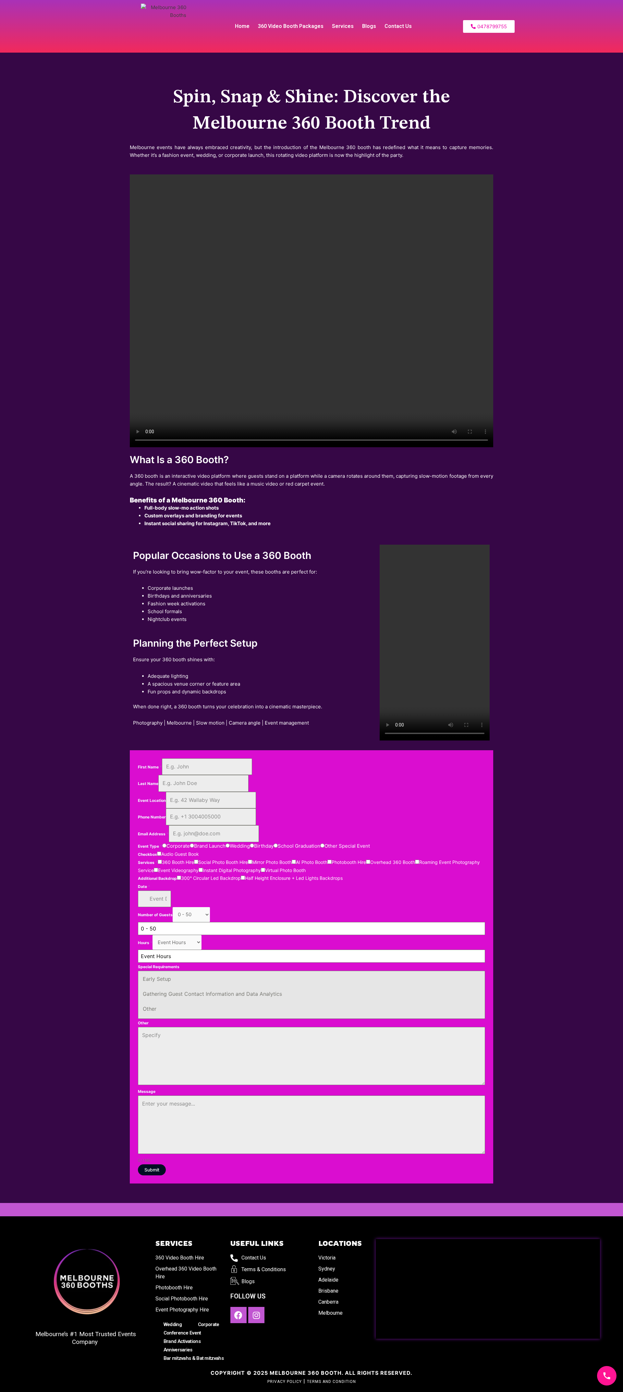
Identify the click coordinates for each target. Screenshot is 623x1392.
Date (144, 886)
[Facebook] (238, 1315)
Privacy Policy (284, 1381)
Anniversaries (178, 1350)
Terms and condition (331, 1381)
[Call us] (607, 1376)
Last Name (148, 783)
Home (242, 26)
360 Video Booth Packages (291, 26)
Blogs (369, 26)
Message (146, 1091)
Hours (145, 942)
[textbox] (305, 956)
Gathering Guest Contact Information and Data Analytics (212, 994)
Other (149, 1009)
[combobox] (311, 928)
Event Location (152, 800)
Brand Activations (182, 1341)
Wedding (173, 1324)
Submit (151, 1169)
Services (343, 26)
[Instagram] (256, 1315)
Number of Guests (155, 914)
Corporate (208, 1324)
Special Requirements (158, 966)
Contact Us (398, 26)
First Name (150, 767)
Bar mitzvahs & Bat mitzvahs (194, 1358)
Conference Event (182, 1333)
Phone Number (152, 817)
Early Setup (157, 979)
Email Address (153, 833)
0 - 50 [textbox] (148, 928)
